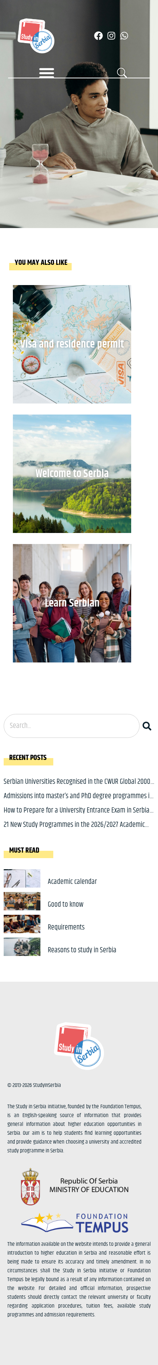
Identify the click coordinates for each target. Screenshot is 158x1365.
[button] (47, 73)
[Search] (148, 726)
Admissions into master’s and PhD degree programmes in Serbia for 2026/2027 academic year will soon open (78, 801)
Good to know (65, 904)
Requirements (66, 927)
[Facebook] (98, 35)
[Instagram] (111, 35)
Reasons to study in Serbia (82, 950)
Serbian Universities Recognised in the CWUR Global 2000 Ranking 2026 (77, 787)
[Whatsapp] (124, 35)
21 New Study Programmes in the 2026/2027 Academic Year (74, 830)
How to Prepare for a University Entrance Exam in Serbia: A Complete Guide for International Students (77, 816)
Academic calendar (72, 882)
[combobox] (72, 726)
